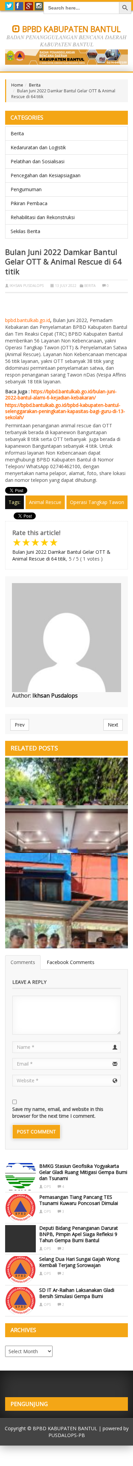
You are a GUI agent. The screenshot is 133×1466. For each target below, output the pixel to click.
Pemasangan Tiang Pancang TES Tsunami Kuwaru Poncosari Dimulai (78, 1200)
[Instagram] (39, 6)
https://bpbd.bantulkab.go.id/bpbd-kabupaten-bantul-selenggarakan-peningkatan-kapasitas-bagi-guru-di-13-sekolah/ (65, 411)
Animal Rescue (45, 502)
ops (47, 1186)
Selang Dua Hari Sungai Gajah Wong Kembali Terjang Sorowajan (79, 1262)
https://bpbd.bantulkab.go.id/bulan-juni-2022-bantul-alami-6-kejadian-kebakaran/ (61, 394)
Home (17, 85)
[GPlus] (29, 6)
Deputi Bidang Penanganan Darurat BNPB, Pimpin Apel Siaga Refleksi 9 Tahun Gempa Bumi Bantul (78, 1234)
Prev (20, 724)
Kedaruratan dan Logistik (38, 147)
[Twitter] (9, 6)
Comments (23, 962)
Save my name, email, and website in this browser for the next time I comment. (57, 1112)
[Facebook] (19, 6)
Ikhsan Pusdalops (27, 285)
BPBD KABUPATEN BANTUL (70, 29)
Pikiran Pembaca (29, 203)
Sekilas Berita (25, 231)
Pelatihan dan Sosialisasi (37, 161)
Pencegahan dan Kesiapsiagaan (45, 175)
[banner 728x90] (66, 57)
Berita (35, 85)
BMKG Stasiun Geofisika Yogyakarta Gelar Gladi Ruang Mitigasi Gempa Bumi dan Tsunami (83, 1172)
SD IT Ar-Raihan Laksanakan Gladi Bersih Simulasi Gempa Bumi (76, 1293)
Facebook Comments (70, 962)
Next (113, 724)
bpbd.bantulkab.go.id (27, 320)
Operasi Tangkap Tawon (97, 502)
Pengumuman (26, 189)
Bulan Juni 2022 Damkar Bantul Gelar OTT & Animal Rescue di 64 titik (61, 555)
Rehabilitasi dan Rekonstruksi (43, 217)
